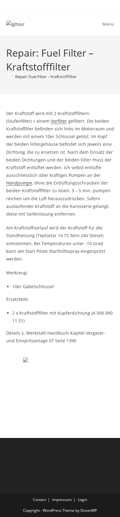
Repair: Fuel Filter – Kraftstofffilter (46, 76)
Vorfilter (59, 121)
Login (82, 499)
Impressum (62, 499)
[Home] (7, 76)
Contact (39, 499)
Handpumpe (19, 183)
